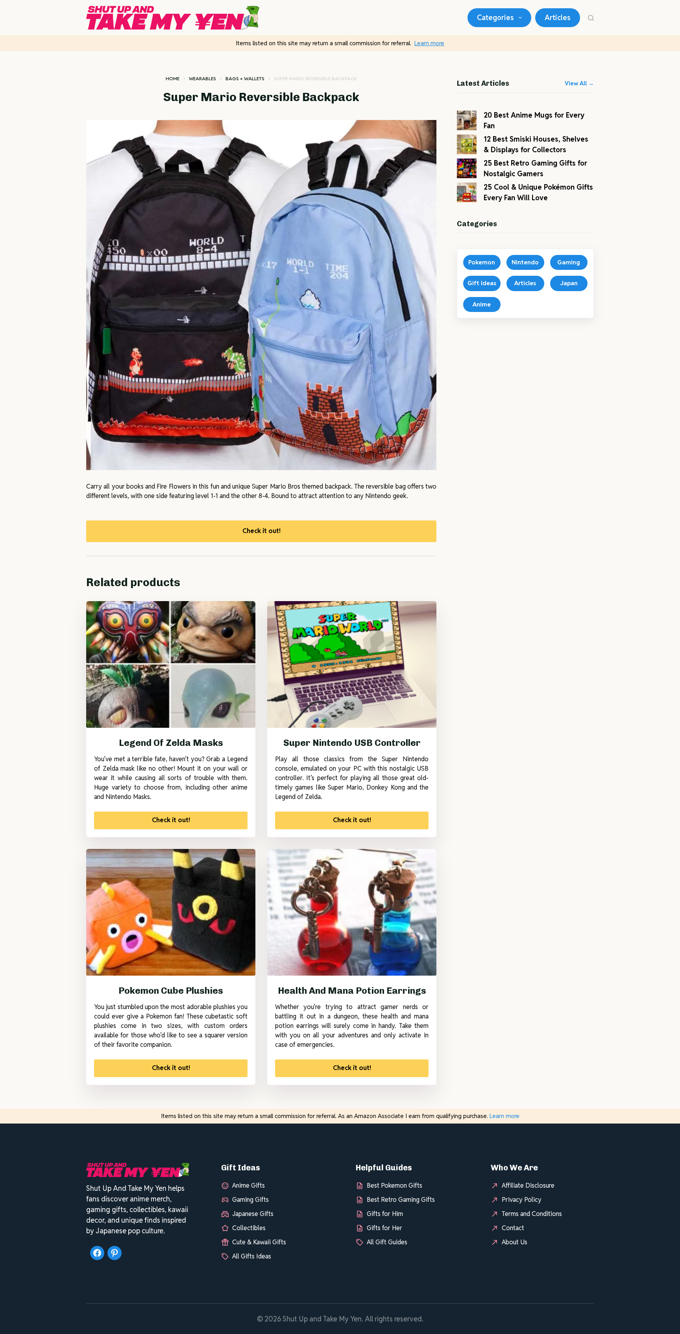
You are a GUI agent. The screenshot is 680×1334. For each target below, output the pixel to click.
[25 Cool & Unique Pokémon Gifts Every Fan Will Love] (467, 192)
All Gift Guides (387, 1242)
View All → (579, 83)
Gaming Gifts (250, 1200)
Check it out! (261, 531)
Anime (482, 304)
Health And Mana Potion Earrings (352, 990)
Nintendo (525, 262)
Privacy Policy (521, 1200)
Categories (495, 17)
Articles (558, 17)
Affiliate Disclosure (528, 1185)
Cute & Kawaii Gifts (259, 1242)
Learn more (429, 43)
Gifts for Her (384, 1228)
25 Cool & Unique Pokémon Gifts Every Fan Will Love (538, 192)
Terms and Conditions (532, 1214)
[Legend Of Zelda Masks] (170, 664)
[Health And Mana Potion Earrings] (351, 912)
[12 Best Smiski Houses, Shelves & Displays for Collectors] (467, 144)
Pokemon (481, 262)
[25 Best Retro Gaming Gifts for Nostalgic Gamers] (467, 168)
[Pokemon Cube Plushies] (170, 912)
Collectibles (249, 1228)
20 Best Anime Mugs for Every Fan (534, 120)
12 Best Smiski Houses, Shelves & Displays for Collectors (536, 144)
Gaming (568, 262)
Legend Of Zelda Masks (171, 742)
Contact (513, 1228)
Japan (569, 283)
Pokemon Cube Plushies (170, 990)
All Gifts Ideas (251, 1256)
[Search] (591, 18)
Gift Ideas (482, 283)
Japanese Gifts (252, 1214)
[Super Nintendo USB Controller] (351, 664)
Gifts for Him (385, 1214)
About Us (514, 1242)
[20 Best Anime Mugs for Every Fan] (467, 120)
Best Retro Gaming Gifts (401, 1200)
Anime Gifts (248, 1185)
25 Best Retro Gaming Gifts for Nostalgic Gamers (535, 168)
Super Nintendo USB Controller (352, 742)
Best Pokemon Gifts (394, 1185)
